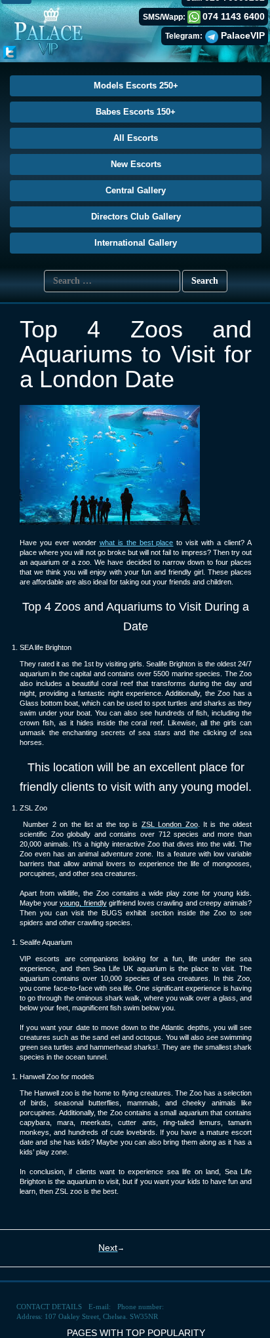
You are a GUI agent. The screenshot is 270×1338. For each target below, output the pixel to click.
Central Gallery (136, 190)
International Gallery (135, 243)
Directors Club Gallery (136, 216)
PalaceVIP (243, 35)
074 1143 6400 (233, 16)
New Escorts (136, 164)
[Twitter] (9, 52)
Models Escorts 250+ (136, 85)
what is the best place (137, 542)
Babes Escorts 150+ (136, 112)
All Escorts (135, 138)
